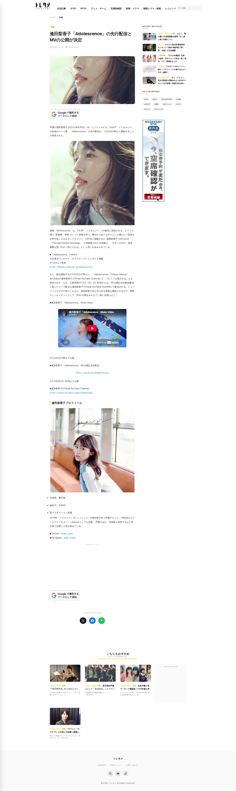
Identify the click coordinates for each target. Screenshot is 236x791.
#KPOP (147, 104)
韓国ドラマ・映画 (152, 8)
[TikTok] (125, 773)
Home (52, 17)
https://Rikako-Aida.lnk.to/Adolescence (71, 266)
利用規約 (102, 765)
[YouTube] (118, 773)
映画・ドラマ (132, 8)
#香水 (156, 104)
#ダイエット (167, 104)
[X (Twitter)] (110, 773)
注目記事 (61, 8)
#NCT (178, 104)
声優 (52, 27)
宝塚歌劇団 (116, 8)
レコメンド (170, 8)
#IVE (146, 99)
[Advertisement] (92, 570)
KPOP (83, 8)
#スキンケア (158, 109)
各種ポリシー (116, 765)
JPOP (73, 8)
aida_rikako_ (70, 537)
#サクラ (147, 109)
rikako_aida (67, 533)
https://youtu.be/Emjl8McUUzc (92, 372)
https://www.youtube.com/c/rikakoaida (71, 392)
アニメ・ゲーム (98, 8)
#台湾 (178, 99)
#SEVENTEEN (166, 99)
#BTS (154, 99)
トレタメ (118, 758)
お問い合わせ (132, 765)
